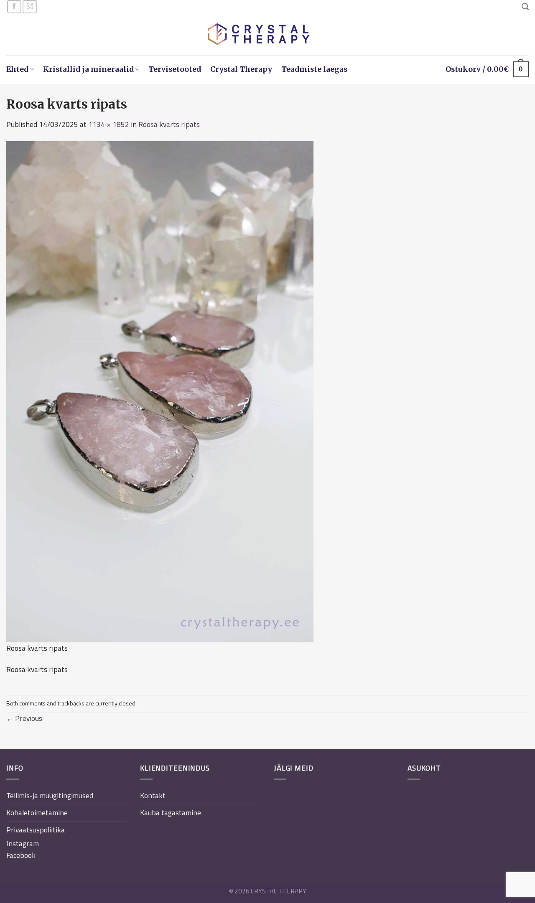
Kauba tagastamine (170, 812)
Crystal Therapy (241, 69)
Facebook (21, 855)
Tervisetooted (174, 69)
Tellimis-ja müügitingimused (49, 795)
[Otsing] (525, 6)
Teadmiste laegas (314, 69)
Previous (24, 718)
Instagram (22, 843)
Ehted (17, 69)
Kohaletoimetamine (37, 812)
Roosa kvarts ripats (169, 124)
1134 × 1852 (108, 124)
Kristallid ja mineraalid (88, 69)
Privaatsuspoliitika (35, 829)
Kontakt (153, 795)
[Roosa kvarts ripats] (159, 390)
